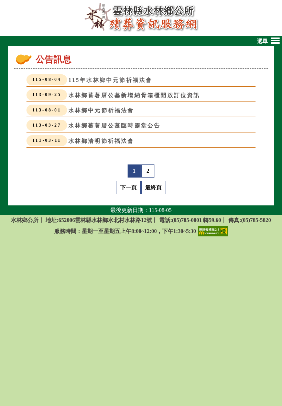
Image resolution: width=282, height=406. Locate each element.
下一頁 (128, 187)
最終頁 (153, 187)
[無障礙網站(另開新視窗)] (213, 230)
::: (31, 60)
